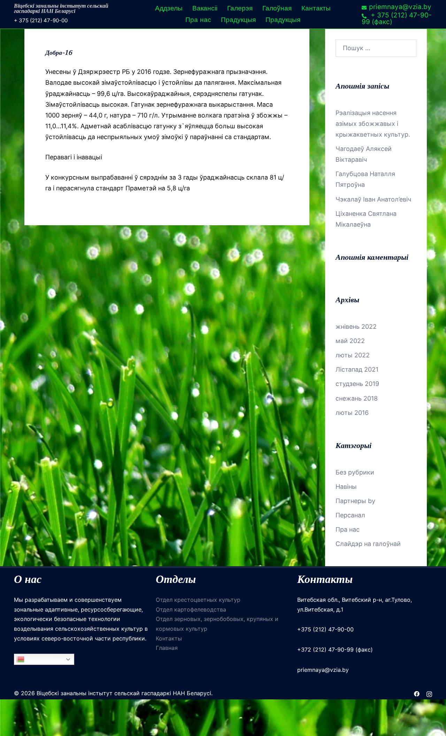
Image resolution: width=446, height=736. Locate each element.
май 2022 (350, 340)
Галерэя (240, 8)
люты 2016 (352, 412)
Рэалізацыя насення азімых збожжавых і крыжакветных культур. (373, 123)
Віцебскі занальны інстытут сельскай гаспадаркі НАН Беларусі (61, 8)
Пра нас (198, 20)
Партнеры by (355, 500)
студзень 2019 (357, 383)
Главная (167, 647)
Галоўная (277, 8)
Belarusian (38, 659)
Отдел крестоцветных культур (198, 599)
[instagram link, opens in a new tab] (429, 693)
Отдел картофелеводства (191, 609)
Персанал (350, 515)
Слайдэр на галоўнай (368, 543)
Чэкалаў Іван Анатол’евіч (373, 199)
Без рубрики (355, 472)
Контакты (169, 638)
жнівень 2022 (356, 326)
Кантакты (316, 8)
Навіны (346, 486)
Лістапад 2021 (357, 369)
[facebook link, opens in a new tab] (417, 693)
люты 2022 (353, 355)
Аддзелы (169, 8)
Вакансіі (204, 8)
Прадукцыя (238, 20)
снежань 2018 (357, 398)
